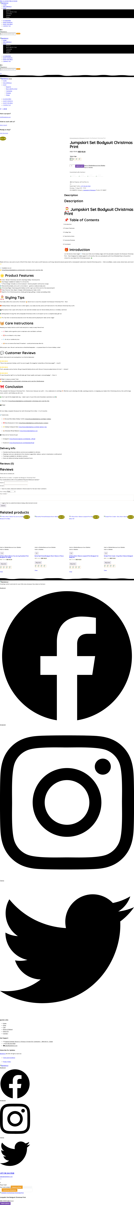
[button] (94, 165)
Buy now (3, 564)
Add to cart (79, 166)
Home (71, 138)
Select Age (73, 156)
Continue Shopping (9, 1190)
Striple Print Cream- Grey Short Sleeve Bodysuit (118, 556)
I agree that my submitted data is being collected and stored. (19, 503)
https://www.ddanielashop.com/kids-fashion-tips (33, 427)
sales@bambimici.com (6, 1176)
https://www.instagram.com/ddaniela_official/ (22, 439)
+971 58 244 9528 (7, 1173)
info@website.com (5, 117)
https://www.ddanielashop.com (29, 431)
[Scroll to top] (1, 1178)
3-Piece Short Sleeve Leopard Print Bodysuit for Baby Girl (84, 556)
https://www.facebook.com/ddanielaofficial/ (21, 443)
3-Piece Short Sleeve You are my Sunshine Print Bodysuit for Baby (14, 556)
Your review (3, 494)
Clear (1, 572)
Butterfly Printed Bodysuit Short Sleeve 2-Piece (49, 556)
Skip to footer (13, 1)
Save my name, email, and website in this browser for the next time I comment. (24, 489)
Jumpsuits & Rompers (79, 138)
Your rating (3, 491)
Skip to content (4, 1)
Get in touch (3, 125)
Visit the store (4, 133)
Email (2, 486)
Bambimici (3, 1053)
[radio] (71, 159)
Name (2, 482)
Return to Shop (16, 1187)
